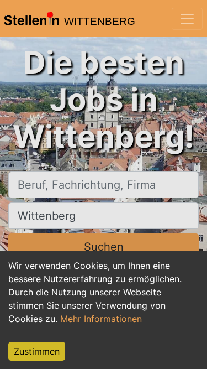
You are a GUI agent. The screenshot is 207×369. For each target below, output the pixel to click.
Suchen (104, 246)
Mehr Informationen (101, 318)
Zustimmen (37, 351)
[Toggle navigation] (187, 19)
